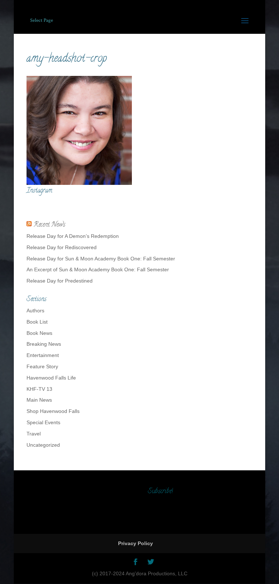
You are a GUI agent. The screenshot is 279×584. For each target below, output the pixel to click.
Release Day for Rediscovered (62, 247)
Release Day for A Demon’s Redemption (73, 236)
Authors (35, 310)
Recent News (49, 225)
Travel (34, 434)
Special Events (43, 422)
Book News (39, 333)
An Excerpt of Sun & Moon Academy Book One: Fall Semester (98, 269)
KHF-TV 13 (39, 389)
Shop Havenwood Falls (53, 411)
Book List (37, 322)
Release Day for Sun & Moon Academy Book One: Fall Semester (101, 258)
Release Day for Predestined (60, 281)
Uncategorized (43, 445)
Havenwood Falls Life (51, 378)
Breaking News (44, 344)
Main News (39, 400)
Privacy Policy (135, 543)
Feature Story (42, 366)
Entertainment (43, 355)
